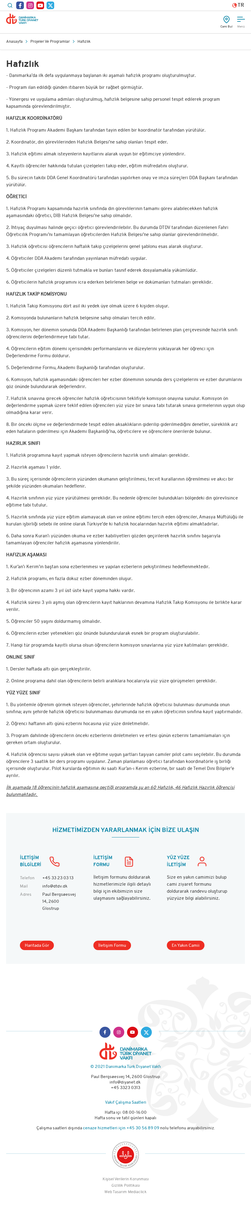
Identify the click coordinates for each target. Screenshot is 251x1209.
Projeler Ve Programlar (50, 42)
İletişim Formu (112, 945)
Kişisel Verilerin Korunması (126, 1179)
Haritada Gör (37, 945)
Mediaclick (137, 1192)
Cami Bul (226, 26)
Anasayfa (14, 42)
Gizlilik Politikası (125, 1186)
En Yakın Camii (186, 945)
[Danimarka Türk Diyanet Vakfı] (22, 18)
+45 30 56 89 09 (143, 1128)
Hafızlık (84, 42)
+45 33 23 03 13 (57, 878)
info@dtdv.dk (54, 886)
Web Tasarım (115, 1192)
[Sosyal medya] (20, 5)
